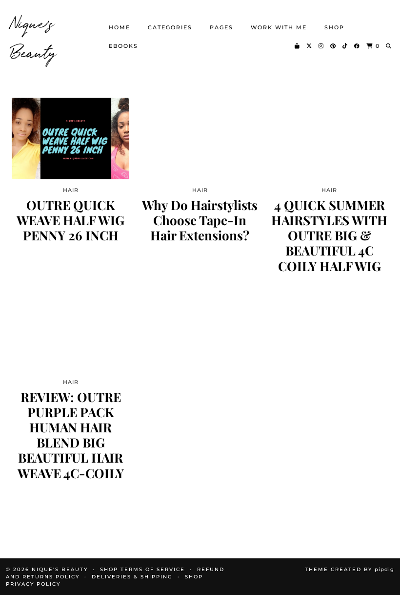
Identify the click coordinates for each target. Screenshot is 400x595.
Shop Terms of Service (142, 569)
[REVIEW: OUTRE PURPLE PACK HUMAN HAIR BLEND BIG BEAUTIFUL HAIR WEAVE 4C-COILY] (70, 330)
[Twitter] (309, 46)
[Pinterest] (333, 46)
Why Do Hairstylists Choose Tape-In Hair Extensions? (200, 220)
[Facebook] (357, 46)
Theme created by (349, 569)
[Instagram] (321, 46)
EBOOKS (123, 45)
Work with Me (279, 27)
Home (119, 27)
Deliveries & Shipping (132, 577)
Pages (221, 27)
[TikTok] (345, 46)
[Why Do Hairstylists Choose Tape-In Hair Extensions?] (200, 138)
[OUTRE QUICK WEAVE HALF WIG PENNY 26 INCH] (70, 138)
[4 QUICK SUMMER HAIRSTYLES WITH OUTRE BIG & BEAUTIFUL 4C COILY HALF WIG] (329, 138)
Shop (334, 27)
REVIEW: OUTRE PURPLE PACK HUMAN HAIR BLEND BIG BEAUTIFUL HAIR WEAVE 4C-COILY (71, 435)
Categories (170, 27)
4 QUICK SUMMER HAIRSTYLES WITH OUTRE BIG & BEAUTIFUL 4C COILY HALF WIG (329, 235)
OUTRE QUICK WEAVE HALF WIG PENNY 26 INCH (70, 220)
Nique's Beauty (34, 36)
